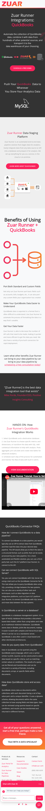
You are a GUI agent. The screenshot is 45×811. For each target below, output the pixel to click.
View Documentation (22, 469)
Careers (20, 780)
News (19, 772)
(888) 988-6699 (37, 770)
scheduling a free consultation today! (22, 364)
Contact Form (37, 761)
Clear (40, 784)
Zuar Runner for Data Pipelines (7, 773)
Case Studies (22, 768)
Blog (18, 776)
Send (39, 798)
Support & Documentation (23, 762)
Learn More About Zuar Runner (22, 166)
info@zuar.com (37, 766)
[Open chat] (39, 805)
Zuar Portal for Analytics (7, 764)
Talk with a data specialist (22, 742)
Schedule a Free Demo (23, 68)
